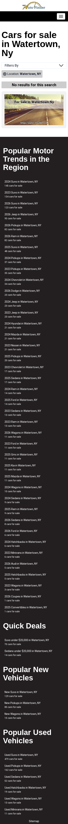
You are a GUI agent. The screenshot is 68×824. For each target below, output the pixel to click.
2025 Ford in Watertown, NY (21, 401)
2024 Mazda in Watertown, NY (22, 336)
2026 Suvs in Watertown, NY (21, 205)
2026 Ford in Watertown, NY (21, 532)
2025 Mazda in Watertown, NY (22, 478)
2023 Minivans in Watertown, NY (24, 554)
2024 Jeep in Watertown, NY (21, 303)
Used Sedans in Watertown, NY (23, 778)
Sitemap (34, 821)
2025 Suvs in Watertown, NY (21, 249)
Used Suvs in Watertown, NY (21, 756)
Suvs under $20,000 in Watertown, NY (27, 642)
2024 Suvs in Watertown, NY (21, 183)
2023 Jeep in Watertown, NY (21, 314)
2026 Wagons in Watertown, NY (23, 434)
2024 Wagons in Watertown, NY (23, 489)
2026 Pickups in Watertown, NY (23, 227)
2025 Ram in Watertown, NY (21, 511)
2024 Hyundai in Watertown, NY (23, 325)
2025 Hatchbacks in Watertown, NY (25, 576)
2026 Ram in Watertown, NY (21, 238)
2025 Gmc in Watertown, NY (21, 456)
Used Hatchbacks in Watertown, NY (25, 789)
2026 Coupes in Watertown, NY (23, 598)
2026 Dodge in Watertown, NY (22, 292)
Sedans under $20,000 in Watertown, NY (28, 653)
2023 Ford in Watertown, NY (21, 445)
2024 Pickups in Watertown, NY (23, 260)
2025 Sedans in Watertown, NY (23, 380)
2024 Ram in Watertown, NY (21, 391)
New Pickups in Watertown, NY (23, 704)
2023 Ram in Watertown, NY (21, 423)
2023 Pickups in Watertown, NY (23, 270)
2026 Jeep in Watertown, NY (21, 216)
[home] (34, 5)
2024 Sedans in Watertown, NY (23, 500)
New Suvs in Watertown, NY (21, 694)
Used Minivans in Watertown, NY (24, 811)
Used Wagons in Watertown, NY (23, 800)
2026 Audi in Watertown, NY (21, 565)
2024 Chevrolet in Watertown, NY (24, 281)
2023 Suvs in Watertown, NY (21, 194)
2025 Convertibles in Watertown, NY (26, 609)
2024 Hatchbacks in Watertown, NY (25, 543)
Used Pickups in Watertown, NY (23, 767)
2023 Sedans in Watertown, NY (23, 412)
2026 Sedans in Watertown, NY (23, 522)
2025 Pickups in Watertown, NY (23, 358)
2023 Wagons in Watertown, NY (23, 587)
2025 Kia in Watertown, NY (20, 467)
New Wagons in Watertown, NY (23, 715)
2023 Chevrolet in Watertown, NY (24, 369)
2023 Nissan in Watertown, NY (22, 347)
